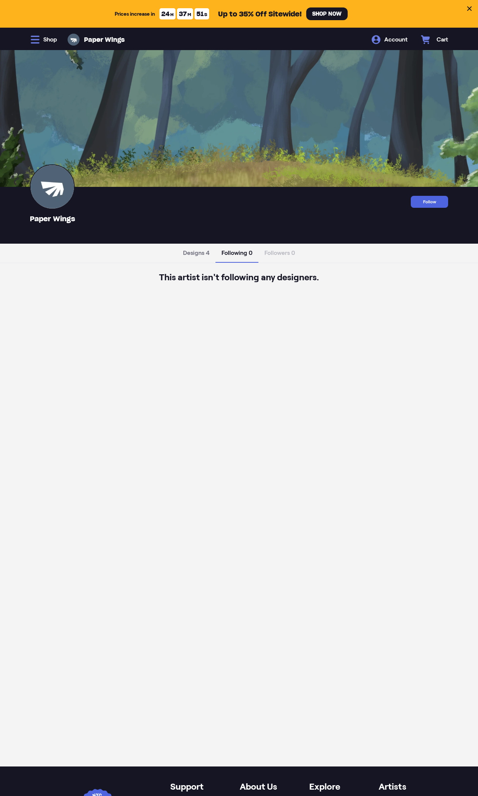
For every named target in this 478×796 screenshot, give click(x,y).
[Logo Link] (74, 40)
